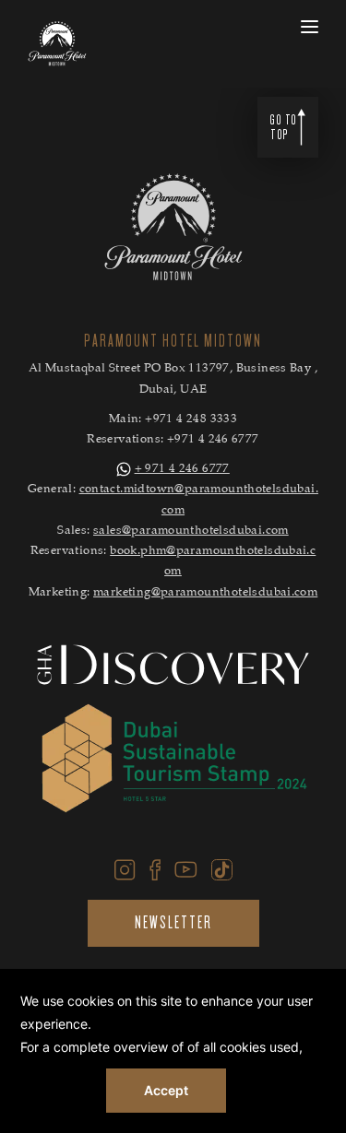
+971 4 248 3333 (191, 420)
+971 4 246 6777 (213, 440)
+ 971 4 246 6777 (182, 470)
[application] (173, 1051)
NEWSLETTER (173, 923)
